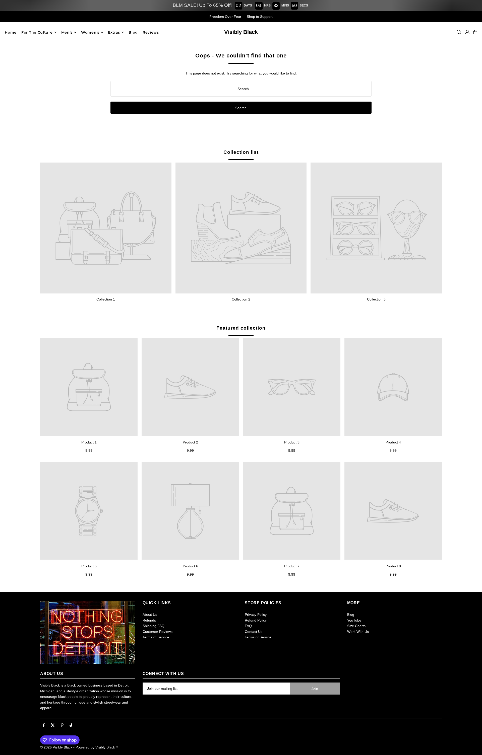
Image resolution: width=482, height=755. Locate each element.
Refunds (149, 620)
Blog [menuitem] (133, 32)
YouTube (354, 620)
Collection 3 (376, 299)
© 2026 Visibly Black (56, 747)
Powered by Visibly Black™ (97, 747)
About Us (150, 615)
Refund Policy (256, 620)
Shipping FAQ (153, 626)
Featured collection (240, 328)
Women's (90, 32)
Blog (350, 615)
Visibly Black (241, 32)
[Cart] (475, 32)
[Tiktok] (71, 725)
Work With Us (358, 632)
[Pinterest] (62, 725)
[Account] (467, 32)
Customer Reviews (157, 632)
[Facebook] (44, 725)
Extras (114, 32)
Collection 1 (105, 299)
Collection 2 (241, 299)
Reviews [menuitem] (151, 32)
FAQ (248, 626)
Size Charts (356, 626)
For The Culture (37, 32)
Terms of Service (156, 637)
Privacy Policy (256, 615)
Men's (67, 32)
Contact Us (253, 632)
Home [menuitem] (11, 32)
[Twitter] (53, 725)
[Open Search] (459, 32)
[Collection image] (105, 228)
